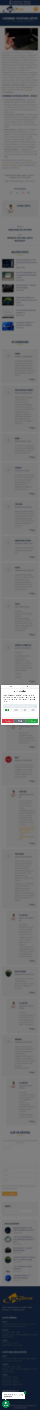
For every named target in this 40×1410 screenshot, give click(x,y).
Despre (29, 687)
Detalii (10, 687)
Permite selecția (20, 721)
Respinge (8, 721)
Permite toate (32, 721)
